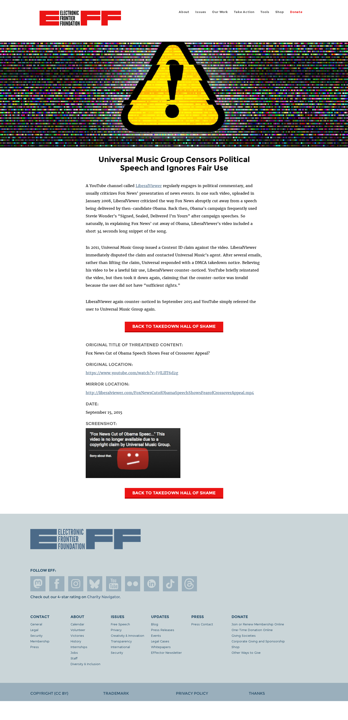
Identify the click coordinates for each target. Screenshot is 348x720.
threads (189, 583)
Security (36, 635)
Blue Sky (94, 583)
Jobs (74, 652)
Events (156, 635)
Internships (79, 647)
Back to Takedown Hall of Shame (174, 326)
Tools (264, 12)
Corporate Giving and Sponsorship (258, 641)
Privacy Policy (192, 693)
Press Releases (162, 630)
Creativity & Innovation (127, 635)
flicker (132, 583)
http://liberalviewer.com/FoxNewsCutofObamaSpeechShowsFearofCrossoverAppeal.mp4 (170, 392)
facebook (56, 583)
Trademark (116, 693)
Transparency (121, 641)
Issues (200, 12)
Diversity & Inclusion (85, 664)
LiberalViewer (149, 185)
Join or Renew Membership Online (258, 624)
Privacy (116, 630)
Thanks (257, 693)
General (36, 624)
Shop (279, 12)
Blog (154, 624)
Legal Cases (160, 641)
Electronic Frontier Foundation (80, 21)
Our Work (220, 12)
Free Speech (120, 624)
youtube (113, 583)
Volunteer (78, 630)
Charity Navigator (103, 597)
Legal (34, 630)
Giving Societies (244, 635)
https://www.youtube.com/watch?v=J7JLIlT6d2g (132, 372)
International (120, 647)
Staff (74, 658)
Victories (77, 635)
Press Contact (202, 624)
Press (34, 647)
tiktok (170, 583)
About (184, 12)
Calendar (77, 624)
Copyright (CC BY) (49, 693)
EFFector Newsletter (166, 652)
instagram (75, 583)
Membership (39, 641)
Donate (296, 12)
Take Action (244, 12)
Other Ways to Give (246, 652)
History (76, 641)
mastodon (37, 583)
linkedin (151, 583)
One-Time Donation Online (252, 630)
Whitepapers (161, 647)
